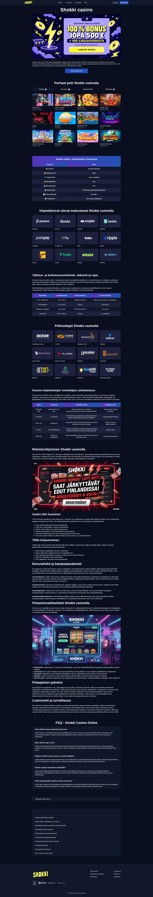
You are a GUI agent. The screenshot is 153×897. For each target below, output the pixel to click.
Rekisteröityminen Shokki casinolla (46, 833)
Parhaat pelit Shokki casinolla (44, 817)
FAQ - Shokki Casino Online (44, 853)
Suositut (41, 89)
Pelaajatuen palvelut (41, 845)
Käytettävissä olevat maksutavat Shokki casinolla (50, 825)
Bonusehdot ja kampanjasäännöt (45, 837)
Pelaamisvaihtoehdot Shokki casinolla (47, 841)
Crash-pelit (86, 89)
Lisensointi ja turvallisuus (43, 849)
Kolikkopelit (108, 89)
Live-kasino (64, 89)
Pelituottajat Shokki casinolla (44, 829)
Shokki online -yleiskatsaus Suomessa (47, 821)
